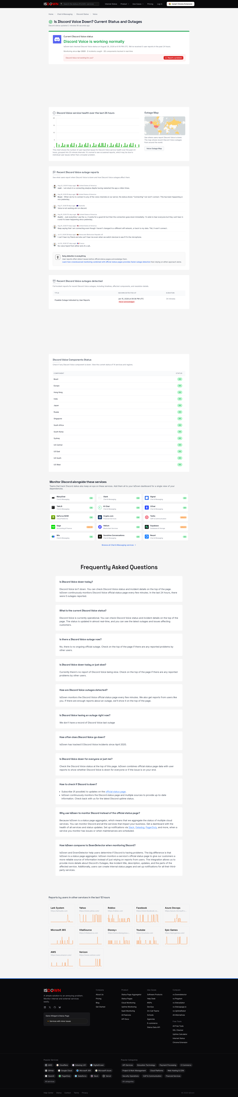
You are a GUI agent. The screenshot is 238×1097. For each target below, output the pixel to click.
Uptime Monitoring (128, 1007)
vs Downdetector (180, 994)
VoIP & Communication (152, 1076)
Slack (131, 827)
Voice (95, 14)
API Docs (125, 1019)
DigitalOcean (98, 1065)
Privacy (85, 1093)
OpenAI (51, 1076)
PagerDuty (151, 827)
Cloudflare (64, 1065)
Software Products (154, 994)
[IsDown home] (51, 3)
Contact (67, 1093)
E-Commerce (186, 1065)
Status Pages (126, 998)
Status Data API (153, 1027)
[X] (50, 1007)
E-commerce (152, 1023)
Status (58, 1093)
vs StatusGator (179, 1003)
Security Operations (130, 1076)
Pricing (150, 4)
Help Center (48, 1093)
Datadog (139, 827)
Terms (76, 1093)
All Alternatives (179, 1015)
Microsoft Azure (104, 1070)
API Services (127, 1065)
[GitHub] (55, 1007)
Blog (97, 1003)
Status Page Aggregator (131, 994)
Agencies (151, 1019)
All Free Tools (178, 1026)
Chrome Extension (180, 1042)
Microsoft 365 (85, 1070)
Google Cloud (66, 1070)
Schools (150, 1015)
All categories (128, 1081)
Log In (159, 4)
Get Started (100, 1007)
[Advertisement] (119, 84)
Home (51, 14)
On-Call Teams (153, 1011)
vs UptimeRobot (179, 1011)
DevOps (150, 1007)
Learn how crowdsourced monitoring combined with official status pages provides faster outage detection (106, 262)
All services (49, 1081)
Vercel (108, 1076)
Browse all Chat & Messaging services (118, 545)
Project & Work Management (134, 1070)
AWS (50, 1065)
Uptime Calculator (180, 1034)
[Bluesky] (60, 1007)
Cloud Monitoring (128, 1003)
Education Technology (146, 1065)
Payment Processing (168, 1065)
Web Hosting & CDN (176, 1070)
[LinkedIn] (45, 1007)
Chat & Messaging (65, 14)
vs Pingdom (177, 998)
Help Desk (151, 998)
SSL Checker (178, 1030)
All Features (126, 1015)
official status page (116, 791)
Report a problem (175, 58)
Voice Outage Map (154, 148)
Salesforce (82, 1076)
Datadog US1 (80, 1065)
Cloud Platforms (156, 1070)
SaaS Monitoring (128, 1011)
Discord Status (82, 14)
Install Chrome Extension (182, 4)
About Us (99, 994)
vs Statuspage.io (179, 1007)
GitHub (51, 1070)
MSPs (149, 1003)
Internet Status (111, 4)
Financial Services (173, 1076)
